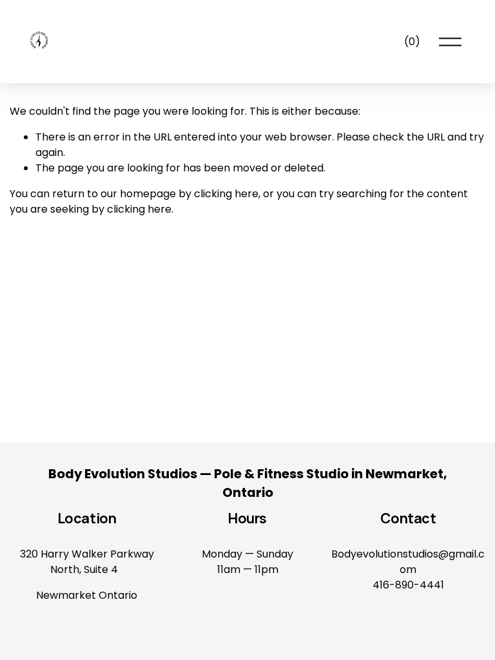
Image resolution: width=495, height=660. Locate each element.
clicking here (226, 193)
